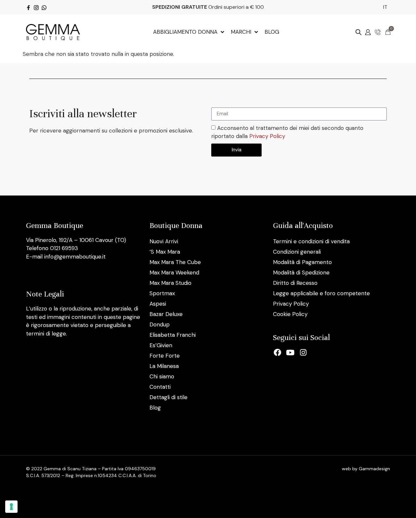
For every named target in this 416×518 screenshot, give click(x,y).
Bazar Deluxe (166, 314)
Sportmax (162, 293)
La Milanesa (164, 366)
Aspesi (158, 303)
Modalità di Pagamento (302, 262)
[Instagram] (303, 352)
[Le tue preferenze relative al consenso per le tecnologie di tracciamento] (11, 506)
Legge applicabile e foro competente (321, 293)
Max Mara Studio (170, 282)
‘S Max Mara (165, 251)
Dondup (160, 324)
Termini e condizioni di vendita (311, 241)
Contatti (160, 386)
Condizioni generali (297, 251)
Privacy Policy (267, 136)
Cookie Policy (290, 314)
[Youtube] (290, 352)
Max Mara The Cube (175, 262)
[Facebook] (277, 352)
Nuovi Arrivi (164, 241)
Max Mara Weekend (174, 272)
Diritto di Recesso (295, 282)
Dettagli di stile (169, 397)
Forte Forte (165, 355)
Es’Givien (161, 345)
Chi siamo (162, 376)
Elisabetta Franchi (173, 334)
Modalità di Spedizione (301, 272)
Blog (155, 407)
